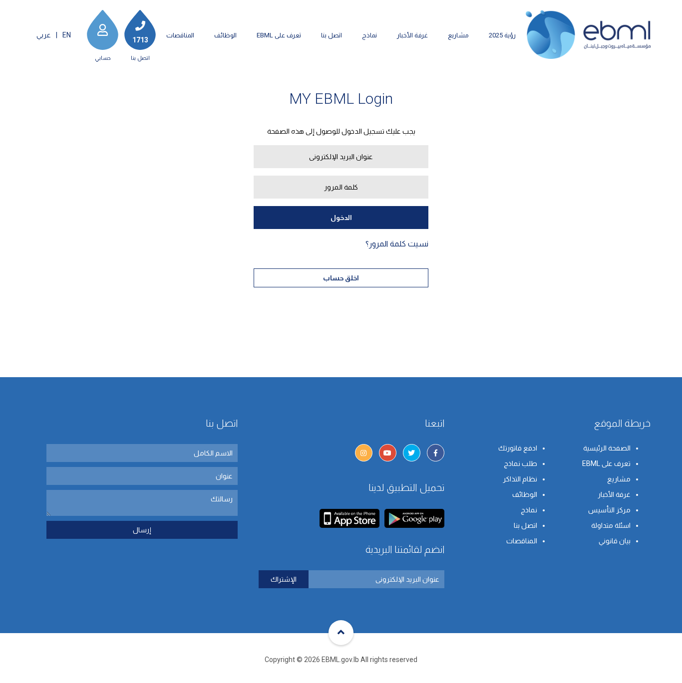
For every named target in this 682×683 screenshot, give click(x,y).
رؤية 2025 (502, 35)
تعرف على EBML (279, 35)
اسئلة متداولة (611, 525)
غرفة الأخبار (412, 35)
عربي (43, 35)
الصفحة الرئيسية (607, 448)
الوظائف (225, 35)
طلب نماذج (520, 463)
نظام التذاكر (520, 479)
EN (66, 35)
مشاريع (458, 35)
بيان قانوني (615, 541)
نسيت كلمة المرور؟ (396, 243)
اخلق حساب (341, 278)
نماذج (369, 35)
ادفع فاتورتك (517, 448)
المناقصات (180, 35)
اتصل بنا (331, 35)
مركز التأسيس (609, 510)
